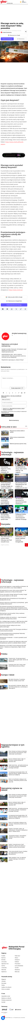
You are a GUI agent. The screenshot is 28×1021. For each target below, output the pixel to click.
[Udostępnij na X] (16, 309)
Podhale (17, 961)
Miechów (3, 969)
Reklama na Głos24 (6, 998)
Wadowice (17, 969)
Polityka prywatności (6, 1000)
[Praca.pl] (4, 1009)
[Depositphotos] (18, 1009)
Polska (4, 654)
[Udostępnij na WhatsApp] (12, 309)
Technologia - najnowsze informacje (12, 453)
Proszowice (17, 963)
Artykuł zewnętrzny (7, 32)
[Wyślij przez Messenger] (7, 309)
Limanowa (4, 967)
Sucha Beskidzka (19, 965)
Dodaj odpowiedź (16, 388)
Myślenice (3, 971)
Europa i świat (7, 674)
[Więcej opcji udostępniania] (25, 309)
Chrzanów (3, 961)
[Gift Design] (4, 1012)
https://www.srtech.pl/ (16, 290)
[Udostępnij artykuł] (25, 31)
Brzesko (3, 959)
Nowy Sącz (17, 955)
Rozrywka (5, 524)
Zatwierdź (7, 415)
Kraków (3, 955)
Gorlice (3, 965)
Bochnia (3, 957)
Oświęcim (17, 959)
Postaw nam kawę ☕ (7, 38)
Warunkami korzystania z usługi (17, 408)
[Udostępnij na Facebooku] (3, 309)
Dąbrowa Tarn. (5, 963)
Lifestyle (3, 981)
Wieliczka (17, 971)
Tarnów (17, 967)
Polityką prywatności (7, 409)
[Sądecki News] (11, 1009)
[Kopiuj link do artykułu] (21, 309)
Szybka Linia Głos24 (6, 987)
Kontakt (3, 1002)
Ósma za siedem (5, 989)
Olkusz (16, 957)
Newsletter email (5, 996)
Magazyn (3, 979)
